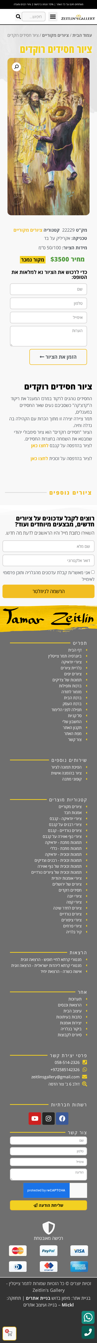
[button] (53, 16)
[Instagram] (48, 1118)
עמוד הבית (82, 35)
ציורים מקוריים (55, 35)
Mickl (68, 1305)
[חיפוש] (18, 16)
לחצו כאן (39, 445)
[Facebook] (62, 1118)
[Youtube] (35, 1118)
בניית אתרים (38, 1298)
